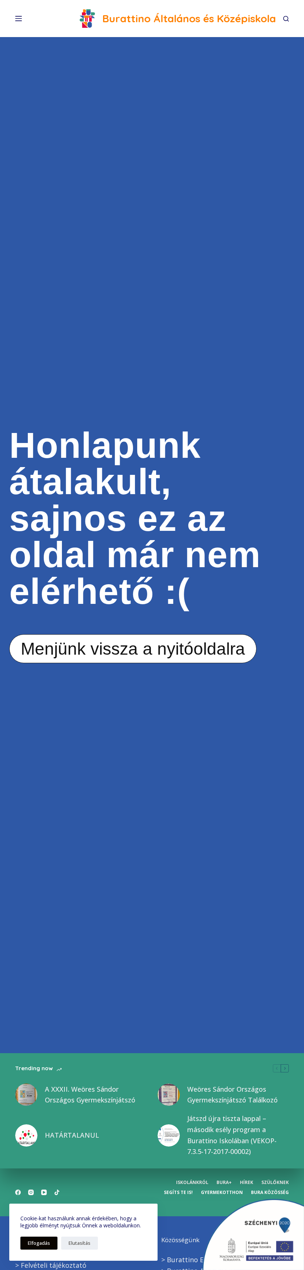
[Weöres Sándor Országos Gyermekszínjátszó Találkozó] (169, 1095)
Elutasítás (79, 1243)
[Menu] (18, 18)
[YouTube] (44, 1192)
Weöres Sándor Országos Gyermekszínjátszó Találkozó (232, 1095)
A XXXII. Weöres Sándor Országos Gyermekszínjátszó (90, 1095)
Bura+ (224, 1182)
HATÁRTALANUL (72, 1135)
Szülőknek (275, 1182)
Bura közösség (270, 1192)
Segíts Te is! (178, 1192)
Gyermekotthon (222, 1192)
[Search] (286, 19)
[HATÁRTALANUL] (26, 1135)
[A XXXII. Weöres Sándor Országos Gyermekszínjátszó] (26, 1095)
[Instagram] (31, 1192)
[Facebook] (18, 1192)
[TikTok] (57, 1192)
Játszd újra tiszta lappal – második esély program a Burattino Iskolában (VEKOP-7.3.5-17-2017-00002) (232, 1135)
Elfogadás (39, 1243)
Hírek (246, 1182)
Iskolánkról (192, 1182)
